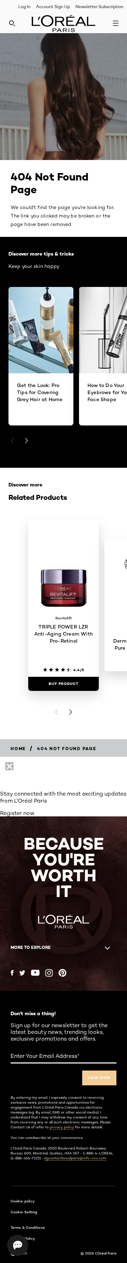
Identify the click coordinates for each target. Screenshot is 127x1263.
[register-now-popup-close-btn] (9, 766)
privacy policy (62, 1127)
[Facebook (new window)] (12, 973)
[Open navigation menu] (116, 23)
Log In (24, 6)
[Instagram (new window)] (49, 973)
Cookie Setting (24, 1212)
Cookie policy (23, 1201)
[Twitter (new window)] (22, 973)
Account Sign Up (53, 6)
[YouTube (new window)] (35, 973)
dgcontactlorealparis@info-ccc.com (75, 1158)
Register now (17, 813)
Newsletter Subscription (99, 6)
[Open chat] (17, 1245)
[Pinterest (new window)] (62, 973)
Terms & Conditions (28, 1227)
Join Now (99, 1077)
